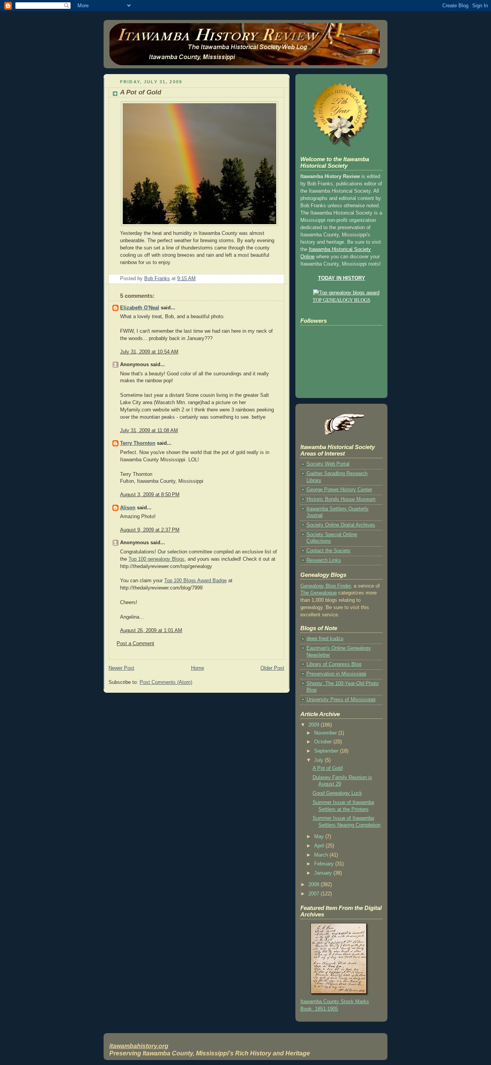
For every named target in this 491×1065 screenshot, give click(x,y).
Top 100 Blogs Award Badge (195, 580)
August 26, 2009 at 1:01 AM (151, 630)
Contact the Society (328, 550)
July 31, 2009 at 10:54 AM (149, 352)
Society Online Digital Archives (340, 525)
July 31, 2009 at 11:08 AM (149, 430)
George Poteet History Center (339, 489)
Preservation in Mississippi (336, 674)
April (320, 846)
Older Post (272, 668)
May (319, 836)
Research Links (323, 560)
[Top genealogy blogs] (341, 293)
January (323, 873)
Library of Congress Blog (333, 664)
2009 (314, 725)
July (319, 760)
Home (197, 668)
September (327, 751)
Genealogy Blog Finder (325, 586)
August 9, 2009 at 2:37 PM (150, 530)
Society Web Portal (327, 464)
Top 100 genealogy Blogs (157, 559)
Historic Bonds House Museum (341, 499)
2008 (314, 884)
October (323, 742)
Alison (127, 507)
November (326, 733)
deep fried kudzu (324, 638)
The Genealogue (318, 593)
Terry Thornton (137, 443)
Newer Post (121, 668)
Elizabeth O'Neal (139, 307)
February (324, 864)
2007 (314, 894)
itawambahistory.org (138, 1045)
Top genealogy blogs (341, 300)
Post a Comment (135, 643)
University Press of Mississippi (341, 699)
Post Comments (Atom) (166, 682)
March (322, 855)
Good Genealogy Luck (337, 793)
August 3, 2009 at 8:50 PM (150, 494)
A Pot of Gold (328, 768)
